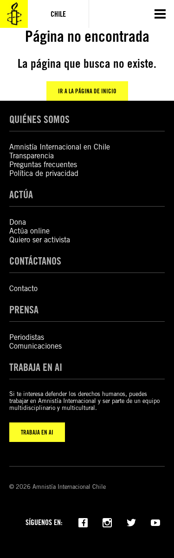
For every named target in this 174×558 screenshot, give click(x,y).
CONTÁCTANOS (35, 261)
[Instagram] (107, 521)
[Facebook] (83, 521)
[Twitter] (131, 521)
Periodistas (26, 337)
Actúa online (29, 231)
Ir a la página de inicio (87, 91)
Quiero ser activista (39, 239)
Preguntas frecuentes (43, 164)
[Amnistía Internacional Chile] (14, 14)
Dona (17, 222)
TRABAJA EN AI (37, 432)
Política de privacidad (43, 173)
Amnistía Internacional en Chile (59, 147)
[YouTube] (155, 521)
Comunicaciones (35, 346)
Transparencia (31, 155)
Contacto (23, 288)
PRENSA (24, 310)
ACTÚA (21, 194)
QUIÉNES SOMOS (39, 119)
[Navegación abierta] (160, 14)
